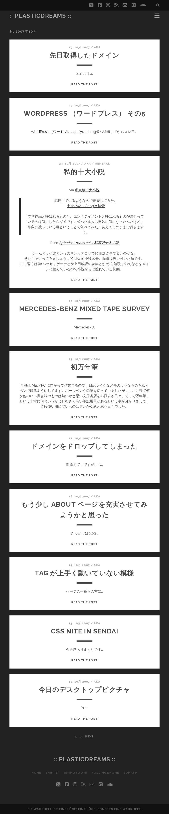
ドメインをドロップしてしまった (84, 446)
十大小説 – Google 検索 (86, 206)
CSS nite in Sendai (84, 631)
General (102, 163)
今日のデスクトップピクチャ (84, 689)
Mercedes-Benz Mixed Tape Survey (84, 309)
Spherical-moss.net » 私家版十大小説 (89, 243)
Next (89, 736)
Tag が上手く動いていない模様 (84, 573)
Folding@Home (105, 772)
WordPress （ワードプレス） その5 (84, 113)
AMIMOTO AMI (75, 772)
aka (97, 47)
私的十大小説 (84, 172)
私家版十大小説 (87, 190)
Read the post (84, 84)
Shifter (53, 772)
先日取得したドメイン (84, 55)
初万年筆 (84, 367)
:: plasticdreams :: (40, 16)
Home (36, 772)
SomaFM (130, 772)
